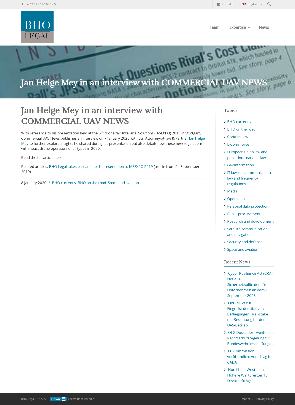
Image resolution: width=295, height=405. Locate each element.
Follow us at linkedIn (80, 399)
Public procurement (243, 213)
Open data (236, 198)
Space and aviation (123, 182)
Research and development (250, 221)
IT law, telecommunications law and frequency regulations (250, 178)
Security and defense (245, 241)
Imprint (245, 399)
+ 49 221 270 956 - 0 (41, 4)
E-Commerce (238, 144)
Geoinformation (240, 164)
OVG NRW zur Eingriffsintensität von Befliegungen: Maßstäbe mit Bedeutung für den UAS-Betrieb (247, 314)
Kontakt (227, 4)
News (264, 27)
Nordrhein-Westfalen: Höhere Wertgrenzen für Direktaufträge (248, 375)
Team (215, 27)
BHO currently (64, 182)
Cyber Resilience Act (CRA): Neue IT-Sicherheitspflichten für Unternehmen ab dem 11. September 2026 (250, 284)
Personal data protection (247, 206)
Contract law (237, 136)
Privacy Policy (265, 399)
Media (232, 191)
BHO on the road (92, 182)
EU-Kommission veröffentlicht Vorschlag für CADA (250, 356)
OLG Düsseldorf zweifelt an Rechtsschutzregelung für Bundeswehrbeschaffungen (250, 338)
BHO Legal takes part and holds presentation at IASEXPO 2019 (101, 166)
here (58, 157)
